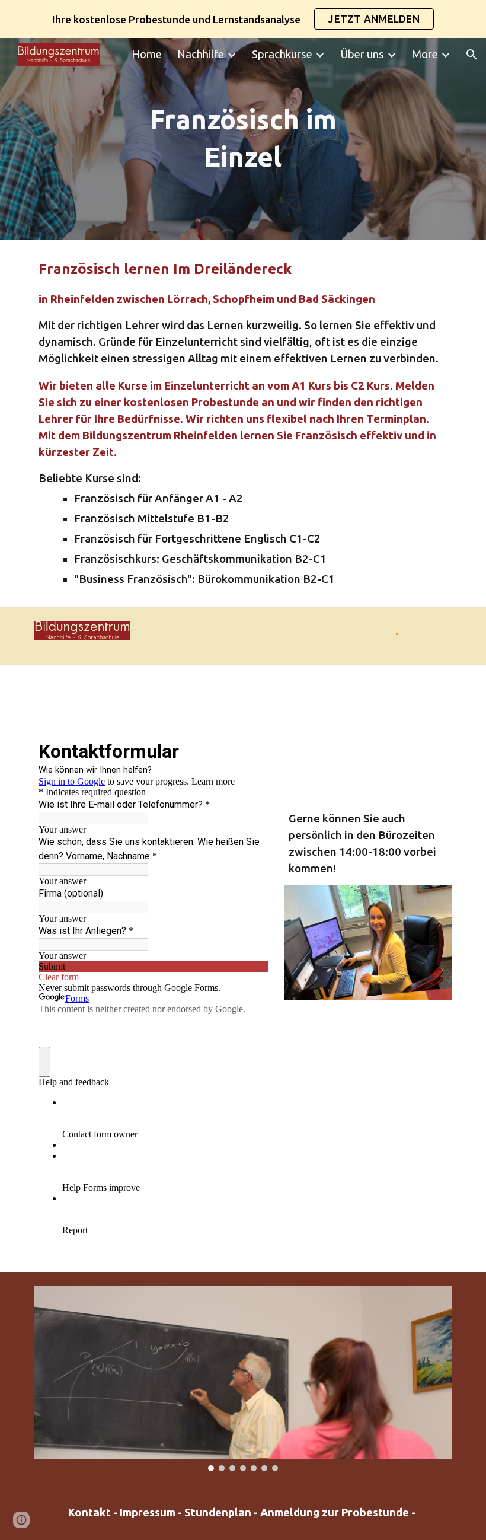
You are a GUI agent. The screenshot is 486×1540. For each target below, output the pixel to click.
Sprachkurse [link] (282, 54)
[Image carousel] (243, 1378)
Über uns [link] (362, 54)
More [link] (425, 54)
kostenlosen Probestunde (191, 402)
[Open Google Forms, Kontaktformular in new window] (250, 750)
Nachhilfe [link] (200, 54)
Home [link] (147, 54)
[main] (243, 138)
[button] (472, 54)
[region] (243, 19)
